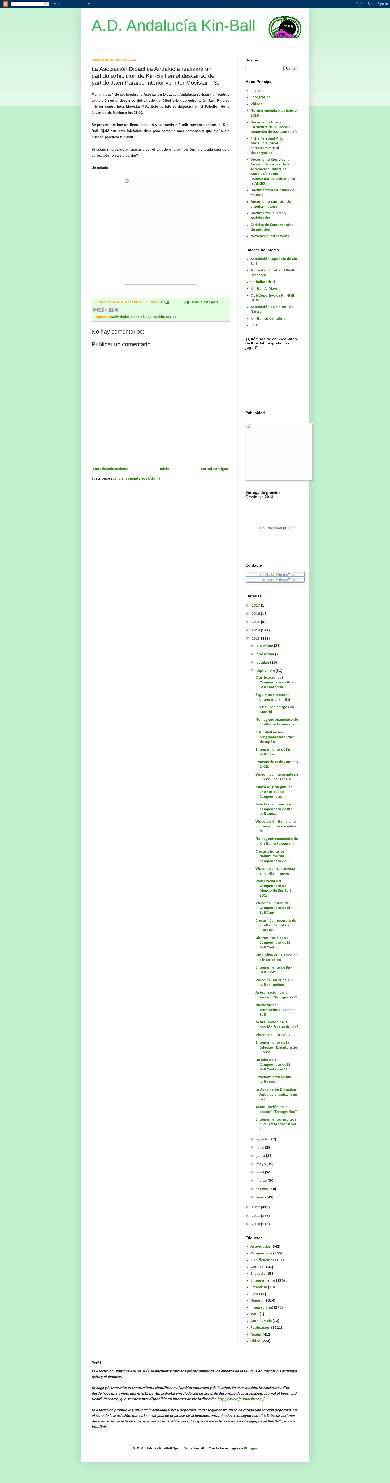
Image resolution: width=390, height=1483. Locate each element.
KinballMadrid (262, 282)
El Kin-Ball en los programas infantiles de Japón (275, 737)
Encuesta (258, 1274)
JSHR (254, 1314)
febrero (262, 1189)
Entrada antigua (214, 469)
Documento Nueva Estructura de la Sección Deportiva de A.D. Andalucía (274, 127)
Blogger (250, 1448)
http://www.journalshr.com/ (240, 1399)
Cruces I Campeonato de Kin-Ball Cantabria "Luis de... (275, 925)
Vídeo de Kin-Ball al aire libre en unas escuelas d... (275, 826)
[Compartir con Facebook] (111, 309)
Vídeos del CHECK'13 (272, 1035)
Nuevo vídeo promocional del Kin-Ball (275, 1010)
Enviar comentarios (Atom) (137, 479)
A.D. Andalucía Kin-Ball (173, 25)
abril (260, 1173)
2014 (256, 631)
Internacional (261, 1308)
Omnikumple (261, 1321)
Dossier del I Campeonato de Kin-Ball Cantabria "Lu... (274, 1065)
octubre (263, 663)
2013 (256, 639)
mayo (261, 1164)
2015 (256, 622)
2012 (256, 1207)
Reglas (171, 317)
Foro (254, 1294)
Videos (256, 104)
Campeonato (261, 1254)
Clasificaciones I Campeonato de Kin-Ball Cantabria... (274, 682)
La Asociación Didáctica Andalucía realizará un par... (276, 1094)
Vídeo (255, 1341)
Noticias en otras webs (269, 236)
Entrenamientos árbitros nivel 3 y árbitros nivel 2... (275, 1124)
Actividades (120, 317)
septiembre (266, 671)
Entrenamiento (262, 1281)
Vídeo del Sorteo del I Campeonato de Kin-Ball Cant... (274, 908)
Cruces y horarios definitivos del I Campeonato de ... (272, 856)
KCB (253, 325)
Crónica (256, 1267)
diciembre (265, 646)
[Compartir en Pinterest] (116, 309)
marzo (262, 1181)
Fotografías (260, 97)
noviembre (265, 654)
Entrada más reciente (110, 469)
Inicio (165, 469)
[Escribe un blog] (101, 309)
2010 (256, 1224)
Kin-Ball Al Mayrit (265, 289)
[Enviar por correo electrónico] (96, 309)
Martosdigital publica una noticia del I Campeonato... (273, 792)
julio (260, 1148)
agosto (262, 1139)
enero (261, 1197)
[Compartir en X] (106, 309)
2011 (256, 1216)
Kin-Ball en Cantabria (267, 319)
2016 (256, 614)
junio (261, 1156)
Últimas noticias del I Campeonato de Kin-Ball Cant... (274, 942)
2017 (256, 606)
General (137, 317)
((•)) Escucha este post (200, 302)
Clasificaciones (263, 1260)
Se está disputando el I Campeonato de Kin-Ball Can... (274, 809)
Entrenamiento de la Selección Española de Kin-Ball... (276, 1047)
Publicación (154, 317)
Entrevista (258, 1287)
